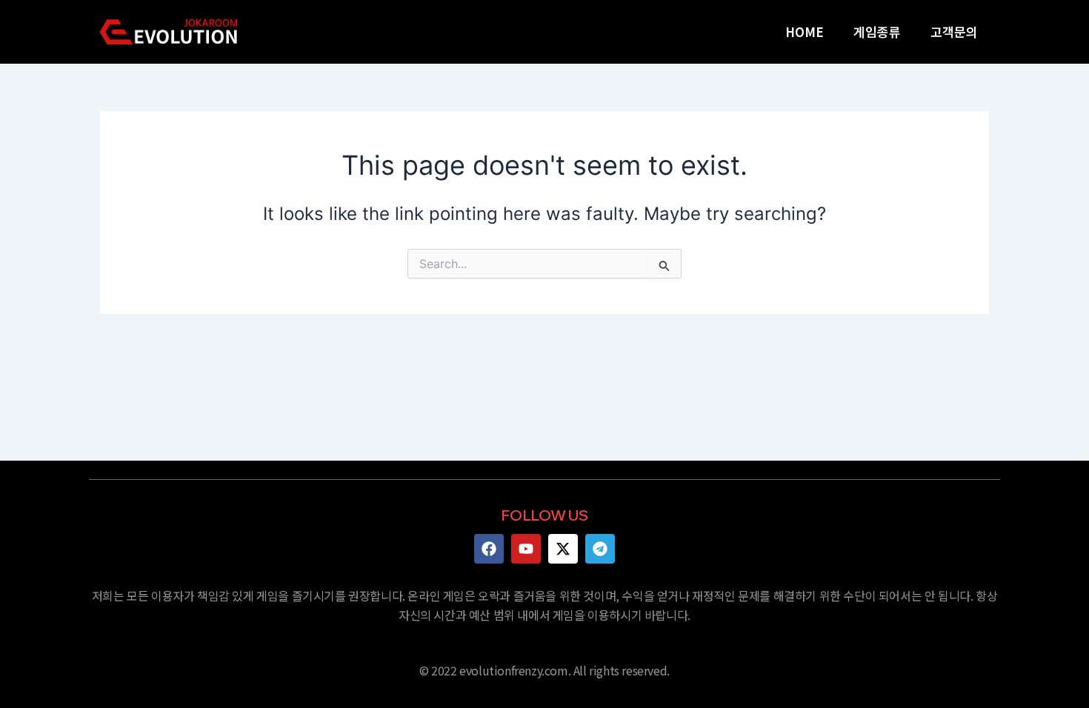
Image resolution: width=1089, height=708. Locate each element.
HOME (804, 31)
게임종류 (877, 31)
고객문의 (954, 31)
